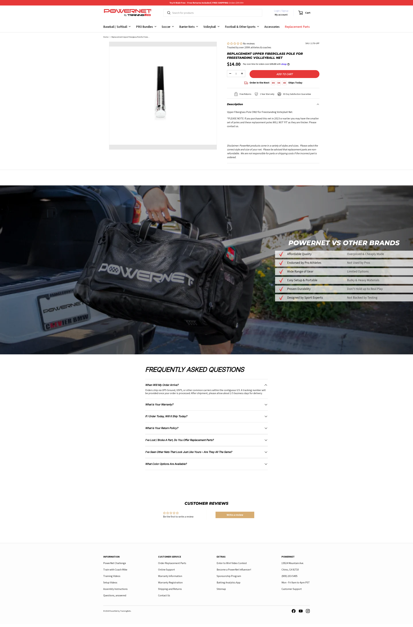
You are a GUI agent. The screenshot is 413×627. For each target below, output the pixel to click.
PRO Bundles (144, 26)
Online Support (166, 569)
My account (281, 14)
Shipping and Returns (170, 589)
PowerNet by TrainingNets (120, 611)
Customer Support (292, 589)
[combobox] (212, 13)
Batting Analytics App (228, 582)
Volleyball (209, 26)
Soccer (166, 26)
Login (277, 10)
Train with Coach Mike (115, 569)
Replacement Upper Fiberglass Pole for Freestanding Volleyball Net (130, 37)
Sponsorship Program (229, 576)
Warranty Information (170, 576)
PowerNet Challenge (114, 563)
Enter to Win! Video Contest (232, 563)
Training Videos (111, 576)
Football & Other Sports (240, 26)
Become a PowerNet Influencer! (234, 569)
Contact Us (164, 595)
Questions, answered (114, 595)
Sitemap (221, 589)
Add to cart (284, 74)
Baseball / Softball (115, 26)
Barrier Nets (187, 26)
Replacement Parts (297, 26)
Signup (285, 10)
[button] (302, 12)
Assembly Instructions (115, 589)
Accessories (272, 26)
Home (105, 37)
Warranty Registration (170, 582)
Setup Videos (110, 582)
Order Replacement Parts (172, 563)
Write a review (235, 515)
